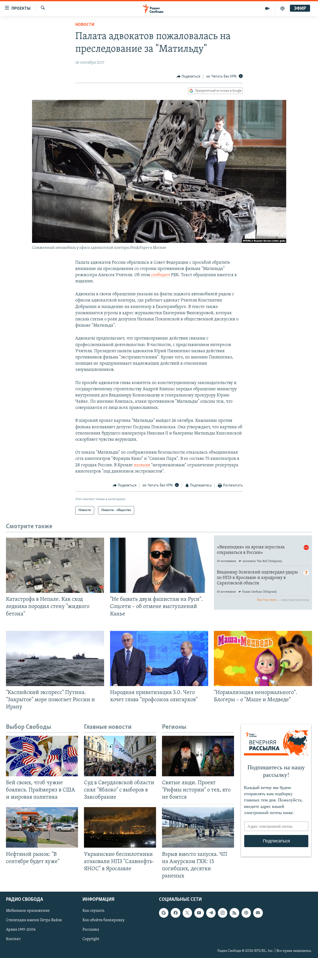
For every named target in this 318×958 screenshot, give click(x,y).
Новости (84, 25)
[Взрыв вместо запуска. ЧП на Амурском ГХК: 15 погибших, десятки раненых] (198, 827)
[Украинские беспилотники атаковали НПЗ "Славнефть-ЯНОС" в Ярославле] (120, 827)
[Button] (188, 76)
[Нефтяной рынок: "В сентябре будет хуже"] (42, 827)
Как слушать (93, 911)
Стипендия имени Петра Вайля (34, 920)
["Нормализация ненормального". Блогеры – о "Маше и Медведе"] (263, 658)
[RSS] (234, 912)
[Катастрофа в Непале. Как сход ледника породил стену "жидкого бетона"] (55, 565)
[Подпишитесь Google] (163, 912)
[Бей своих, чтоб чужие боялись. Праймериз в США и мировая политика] (42, 756)
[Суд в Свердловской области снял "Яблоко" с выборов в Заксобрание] (120, 756)
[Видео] (267, 8)
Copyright (90, 939)
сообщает (161, 275)
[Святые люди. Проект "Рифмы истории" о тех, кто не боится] (198, 756)
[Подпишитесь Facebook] (175, 912)
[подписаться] (258, 912)
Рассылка (90, 930)
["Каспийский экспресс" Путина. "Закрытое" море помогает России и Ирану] (55, 658)
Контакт (13, 939)
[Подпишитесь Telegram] (211, 912)
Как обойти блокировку (103, 920)
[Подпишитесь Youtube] (199, 912)
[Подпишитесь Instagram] (222, 912)
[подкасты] (282, 8)
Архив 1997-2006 (21, 930)
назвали (142, 465)
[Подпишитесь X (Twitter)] (187, 912)
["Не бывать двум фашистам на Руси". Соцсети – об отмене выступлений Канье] (159, 565)
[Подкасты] (246, 912)
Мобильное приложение (28, 911)
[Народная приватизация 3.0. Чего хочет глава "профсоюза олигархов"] (159, 658)
